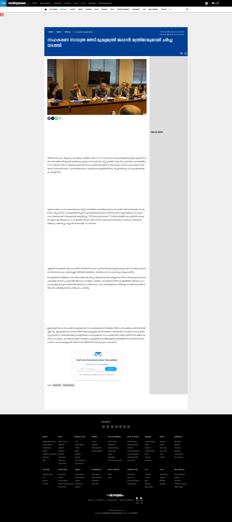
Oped (60, 437)
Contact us (101, 500)
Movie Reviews (113, 448)
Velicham (67, 3)
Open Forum (62, 441)
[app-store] (142, 501)
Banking (177, 451)
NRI (44, 460)
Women (148, 484)
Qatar (77, 451)
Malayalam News (49, 441)
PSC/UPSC (62, 487)
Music (110, 454)
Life (144, 9)
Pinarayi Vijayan (68, 385)
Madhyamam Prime (105, 3)
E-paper (34, 3)
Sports (104, 9)
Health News (133, 437)
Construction (150, 451)
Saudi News (79, 445)
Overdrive (95, 481)
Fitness (130, 448)
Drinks (162, 445)
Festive (162, 457)
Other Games (97, 448)
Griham (148, 437)
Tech (162, 470)
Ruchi (162, 437)
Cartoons (61, 460)
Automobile (97, 470)
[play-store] (138, 501)
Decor (147, 454)
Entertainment (123, 9)
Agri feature (131, 484)
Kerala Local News (50, 454)
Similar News (156, 132)
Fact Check (62, 463)
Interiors (148, 448)
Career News (63, 481)
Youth (147, 477)
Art (44, 477)
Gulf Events (79, 463)
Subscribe (92, 3)
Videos (177, 477)
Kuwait (77, 457)
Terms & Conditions (107, 375)
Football (95, 445)
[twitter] (107, 427)
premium (63, 9)
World (45, 451)
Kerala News (47, 445)
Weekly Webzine (45, 3)
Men (146, 481)
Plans (147, 445)
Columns (61, 451)
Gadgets (163, 484)
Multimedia (153, 9)
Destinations (79, 477)
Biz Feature (178, 457)
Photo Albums (179, 474)
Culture (46, 470)
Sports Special (97, 451)
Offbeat (61, 454)
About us (91, 500)
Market (177, 445)
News (80, 9)
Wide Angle (178, 487)
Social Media (113, 470)
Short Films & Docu (115, 460)
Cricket (94, 441)
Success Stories (133, 481)
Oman (77, 448)
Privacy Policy (112, 500)
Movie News (112, 441)
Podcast (177, 481)
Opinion (88, 9)
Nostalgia (111, 457)
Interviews (62, 457)
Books (76, 3)
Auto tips (95, 484)
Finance (177, 448)
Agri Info (130, 477)
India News (47, 448)
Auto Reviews (97, 477)
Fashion (148, 474)
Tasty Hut (163, 448)
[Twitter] (52, 118)
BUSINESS (178, 437)
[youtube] (120, 427)
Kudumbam (57, 3)
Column (148, 457)
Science (162, 477)
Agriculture (132, 470)
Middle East (80, 437)
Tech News (164, 474)
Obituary (46, 457)
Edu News (62, 474)
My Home (53, 9)
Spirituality (149, 487)
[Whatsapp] (56, 118)
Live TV (83, 3)
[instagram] (112, 427)
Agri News (131, 474)
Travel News (79, 474)
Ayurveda (130, 460)
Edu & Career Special (65, 484)
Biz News (177, 441)
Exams (60, 477)
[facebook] (49, 118)
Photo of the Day (180, 484)
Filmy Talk (111, 451)
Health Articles (132, 445)
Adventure (79, 484)
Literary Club (47, 474)
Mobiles (162, 481)
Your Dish (163, 451)
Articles (61, 448)
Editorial (61, 445)
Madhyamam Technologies (111, 513)
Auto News (96, 474)
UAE (76, 441)
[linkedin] (116, 427)
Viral (109, 477)
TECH (112, 9)
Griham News (150, 441)
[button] (3, 3)
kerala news (57, 385)
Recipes (162, 441)
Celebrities (112, 445)
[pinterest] (129, 427)
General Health (132, 454)
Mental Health (132, 457)
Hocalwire (133, 513)
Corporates (178, 454)
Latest (72, 9)
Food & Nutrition (133, 451)
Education (62, 470)
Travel (164, 9)
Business (136, 9)
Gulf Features (80, 460)
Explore (77, 487)
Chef (161, 454)
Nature (77, 481)
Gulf (96, 9)
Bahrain (78, 454)
